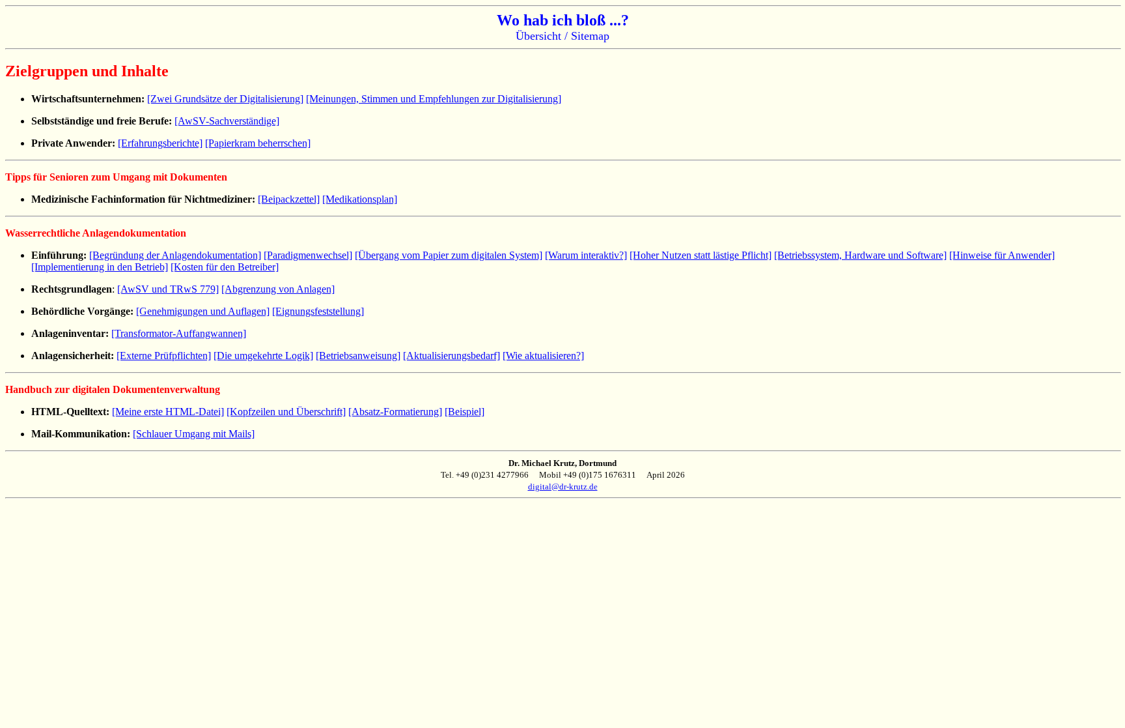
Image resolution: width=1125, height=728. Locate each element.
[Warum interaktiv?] (586, 255)
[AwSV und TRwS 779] (168, 289)
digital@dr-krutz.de (563, 486)
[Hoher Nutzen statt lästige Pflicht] (700, 255)
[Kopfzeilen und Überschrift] (286, 411)
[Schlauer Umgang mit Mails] (194, 433)
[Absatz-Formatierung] (395, 411)
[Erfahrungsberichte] (160, 143)
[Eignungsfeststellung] (318, 311)
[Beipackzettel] (289, 199)
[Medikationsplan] (359, 199)
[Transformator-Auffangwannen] (178, 333)
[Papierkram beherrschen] (258, 143)
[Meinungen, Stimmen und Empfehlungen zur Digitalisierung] (433, 98)
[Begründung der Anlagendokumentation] (175, 255)
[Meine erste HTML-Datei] (168, 411)
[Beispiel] (464, 411)
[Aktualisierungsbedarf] (451, 355)
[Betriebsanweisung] (358, 355)
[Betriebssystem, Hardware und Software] (860, 255)
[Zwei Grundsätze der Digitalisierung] (225, 98)
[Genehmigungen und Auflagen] (203, 311)
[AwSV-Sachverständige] (226, 120)
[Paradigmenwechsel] (308, 255)
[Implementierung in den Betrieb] (99, 266)
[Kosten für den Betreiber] (225, 266)
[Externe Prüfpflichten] (164, 355)
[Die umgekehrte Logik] (263, 355)
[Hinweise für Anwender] (1002, 255)
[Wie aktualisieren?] (543, 355)
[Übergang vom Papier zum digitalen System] (448, 255)
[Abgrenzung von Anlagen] (278, 289)
